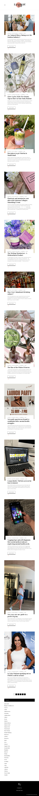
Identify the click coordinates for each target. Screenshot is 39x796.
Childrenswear (7, 711)
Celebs (5, 709)
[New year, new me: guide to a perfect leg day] (19, 587)
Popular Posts (7, 746)
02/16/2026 (9, 94)
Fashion (5, 721)
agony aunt (6, 703)
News (5, 742)
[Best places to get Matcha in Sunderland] (19, 134)
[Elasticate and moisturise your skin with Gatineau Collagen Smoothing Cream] (19, 185)
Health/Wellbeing (7, 732)
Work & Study (7, 773)
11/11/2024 (9, 417)
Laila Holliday (15, 196)
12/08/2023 (9, 612)
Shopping (6, 750)
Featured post (7, 728)
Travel (5, 759)
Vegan (5, 763)
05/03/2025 (9, 251)
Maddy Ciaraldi (15, 417)
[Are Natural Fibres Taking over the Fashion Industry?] (19, 25)
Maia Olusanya (15, 365)
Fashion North (7, 725)
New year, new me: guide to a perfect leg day (17, 615)
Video (5, 765)
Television (6, 757)
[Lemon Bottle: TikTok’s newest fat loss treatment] (19, 460)
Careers (6, 707)
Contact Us (19, 788)
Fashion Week (7, 726)
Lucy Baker (15, 151)
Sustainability (7, 755)
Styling (5, 753)
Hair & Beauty (7, 730)
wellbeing (6, 767)
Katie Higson (15, 33)
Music (5, 740)
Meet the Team (19, 790)
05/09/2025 (9, 151)
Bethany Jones (15, 671)
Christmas (6, 713)
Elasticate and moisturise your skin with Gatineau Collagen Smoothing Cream (18, 200)
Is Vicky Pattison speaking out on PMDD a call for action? (19, 675)
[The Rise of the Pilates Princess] (19, 338)
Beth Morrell (15, 612)
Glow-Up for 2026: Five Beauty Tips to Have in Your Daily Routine (20, 98)
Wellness (6, 771)
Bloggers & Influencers (9, 705)
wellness (6, 769)
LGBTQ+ (6, 736)
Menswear (6, 738)
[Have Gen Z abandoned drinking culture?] (19, 282)
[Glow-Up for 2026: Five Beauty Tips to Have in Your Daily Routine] (19, 74)
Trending (6, 761)
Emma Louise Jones (16, 94)
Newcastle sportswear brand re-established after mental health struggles (19, 421)
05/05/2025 (9, 196)
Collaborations (7, 715)
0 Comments (21, 33)
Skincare (6, 751)
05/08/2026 (9, 33)
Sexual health (7, 748)
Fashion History (7, 723)
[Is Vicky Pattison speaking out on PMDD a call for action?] (19, 652)
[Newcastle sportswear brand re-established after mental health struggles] (19, 401)
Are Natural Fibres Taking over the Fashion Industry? (20, 36)
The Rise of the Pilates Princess (19, 367)
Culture (5, 717)
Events (5, 719)
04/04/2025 (9, 365)
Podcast (6, 744)
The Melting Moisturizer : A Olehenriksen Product (17, 254)
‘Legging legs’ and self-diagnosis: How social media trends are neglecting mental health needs (19, 542)
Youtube (6, 775)
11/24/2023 (9, 671)
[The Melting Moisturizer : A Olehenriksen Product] (19, 236)
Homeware (6, 734)
